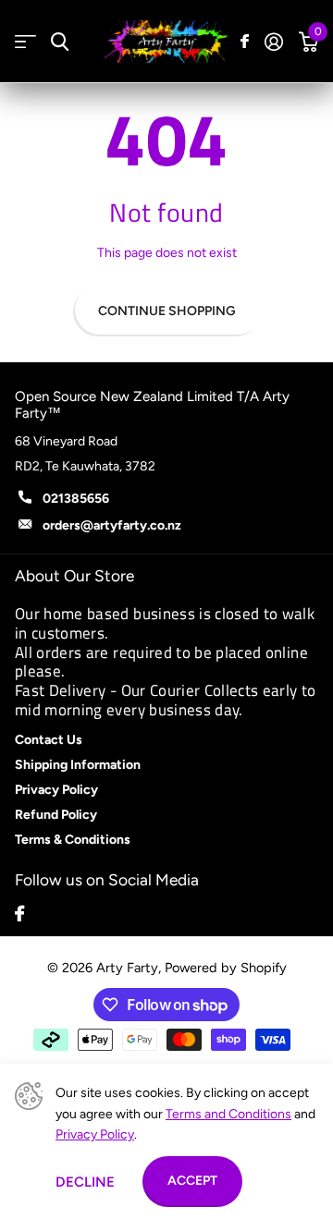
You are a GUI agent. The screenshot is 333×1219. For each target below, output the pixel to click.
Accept (192, 1181)
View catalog (25, 42)
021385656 (76, 498)
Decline (85, 1182)
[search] (59, 42)
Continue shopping (167, 311)
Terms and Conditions (228, 1114)
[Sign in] (273, 41)
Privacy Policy (95, 1134)
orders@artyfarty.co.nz (112, 525)
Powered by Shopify (226, 967)
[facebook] (19, 913)
